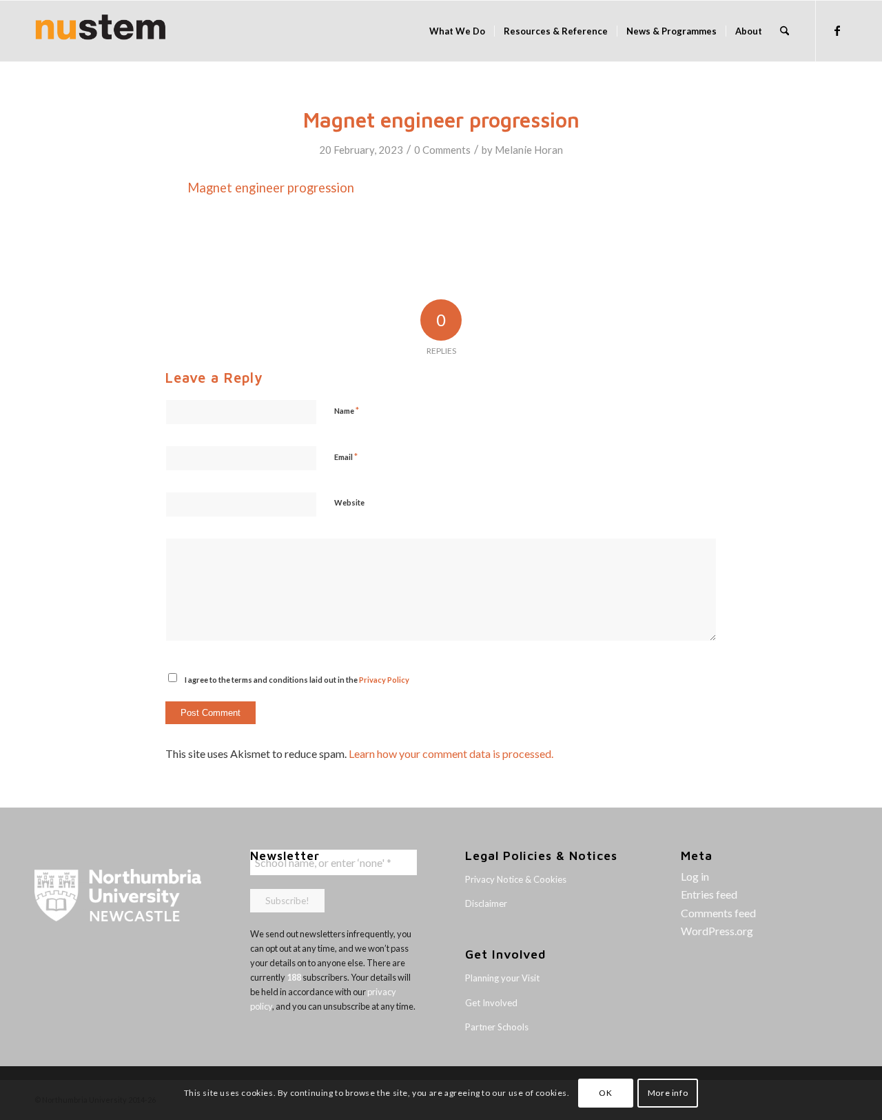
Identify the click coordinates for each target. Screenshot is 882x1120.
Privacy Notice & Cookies (515, 879)
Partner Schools (497, 1026)
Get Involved (491, 1002)
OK (605, 1093)
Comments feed (718, 912)
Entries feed (709, 894)
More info (668, 1093)
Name (346, 410)
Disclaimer (486, 903)
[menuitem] (457, 31)
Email (346, 456)
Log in (695, 876)
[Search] (784, 31)
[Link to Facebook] (837, 30)
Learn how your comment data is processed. (451, 753)
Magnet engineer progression (270, 187)
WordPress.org (717, 930)
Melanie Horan (529, 149)
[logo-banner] (100, 31)
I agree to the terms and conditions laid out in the (297, 679)
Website (349, 502)
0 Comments (442, 149)
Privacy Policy (384, 679)
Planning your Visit (502, 977)
